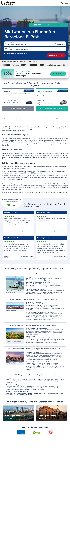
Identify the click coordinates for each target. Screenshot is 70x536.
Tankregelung (21, 379)
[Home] (8, 3)
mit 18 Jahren (39, 330)
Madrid (51, 355)
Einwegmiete (36, 359)
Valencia (58, 355)
